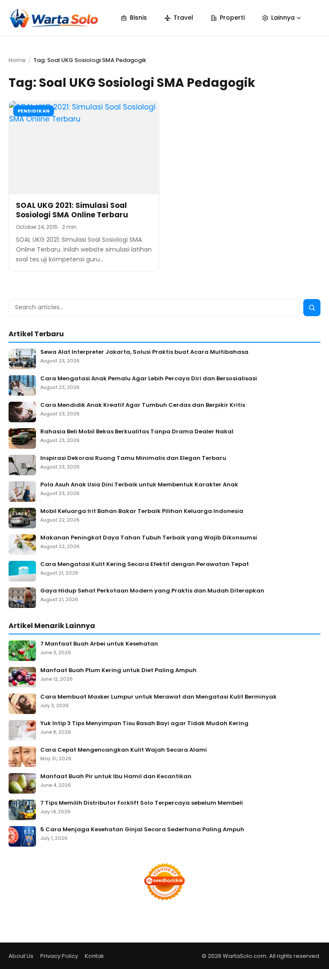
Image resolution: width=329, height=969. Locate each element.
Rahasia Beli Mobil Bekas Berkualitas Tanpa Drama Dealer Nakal (136, 432)
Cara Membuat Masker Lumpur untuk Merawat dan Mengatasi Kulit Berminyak (158, 697)
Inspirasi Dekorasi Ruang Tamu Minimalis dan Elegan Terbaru (133, 458)
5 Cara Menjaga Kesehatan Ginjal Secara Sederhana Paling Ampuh (142, 829)
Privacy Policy (59, 956)
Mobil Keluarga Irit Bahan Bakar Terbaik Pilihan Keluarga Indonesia (141, 511)
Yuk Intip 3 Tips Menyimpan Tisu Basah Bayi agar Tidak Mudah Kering (144, 723)
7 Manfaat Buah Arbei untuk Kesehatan (99, 644)
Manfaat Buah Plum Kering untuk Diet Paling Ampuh (118, 670)
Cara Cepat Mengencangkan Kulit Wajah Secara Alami (123, 750)
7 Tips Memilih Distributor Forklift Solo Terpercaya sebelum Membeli (141, 803)
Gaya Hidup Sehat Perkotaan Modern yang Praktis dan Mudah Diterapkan (152, 591)
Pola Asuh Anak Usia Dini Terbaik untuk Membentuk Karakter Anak (139, 485)
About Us (21, 956)
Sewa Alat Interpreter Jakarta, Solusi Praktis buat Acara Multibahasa (144, 352)
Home (17, 60)
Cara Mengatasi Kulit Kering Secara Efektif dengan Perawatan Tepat (144, 564)
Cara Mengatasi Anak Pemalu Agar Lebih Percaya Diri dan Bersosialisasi (148, 378)
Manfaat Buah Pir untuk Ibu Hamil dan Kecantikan (115, 776)
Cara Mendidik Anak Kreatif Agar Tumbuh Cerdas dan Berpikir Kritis (142, 405)
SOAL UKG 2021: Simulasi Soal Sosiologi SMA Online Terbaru (72, 209)
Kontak (94, 956)
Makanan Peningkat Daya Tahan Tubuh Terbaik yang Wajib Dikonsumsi (148, 538)
